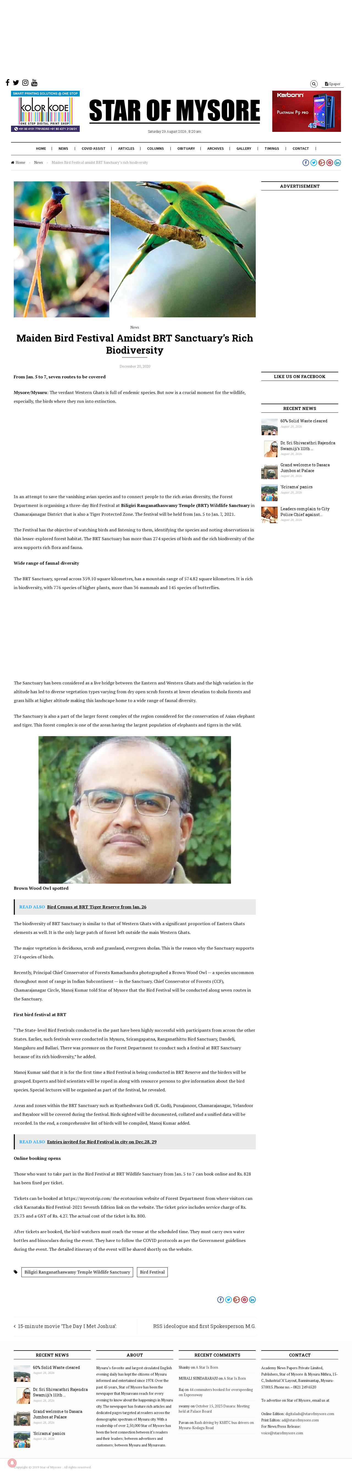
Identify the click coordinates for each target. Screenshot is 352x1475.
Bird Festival (152, 1272)
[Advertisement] (165, 38)
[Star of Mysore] (162, 118)
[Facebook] (8, 83)
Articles (126, 148)
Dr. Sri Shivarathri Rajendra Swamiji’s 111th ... (307, 445)
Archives (215, 148)
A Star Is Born (207, 1367)
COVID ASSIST (94, 148)
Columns (155, 148)
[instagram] (25, 83)
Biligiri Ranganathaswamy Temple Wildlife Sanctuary (77, 1272)
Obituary (186, 148)
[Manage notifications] (12, 1463)
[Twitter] (16, 83)
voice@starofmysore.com (282, 1432)
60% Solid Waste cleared (304, 420)
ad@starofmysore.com (300, 1420)
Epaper (334, 83)
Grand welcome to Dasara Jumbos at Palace (305, 467)
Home (41, 148)
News (63, 148)
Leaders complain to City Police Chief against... (304, 511)
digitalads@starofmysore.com (309, 1413)
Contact (301, 148)
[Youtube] (34, 83)
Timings (272, 148)
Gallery (244, 148)
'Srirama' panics (296, 486)
